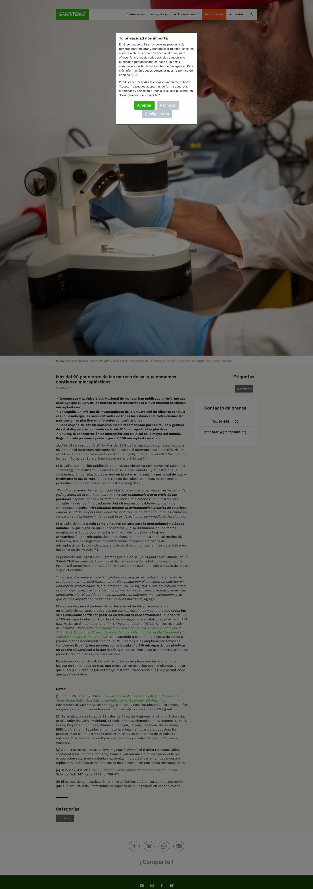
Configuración (157, 114)
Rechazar (168, 105)
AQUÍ (134, 75)
